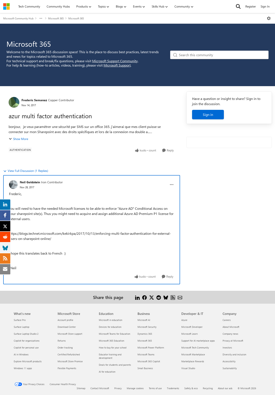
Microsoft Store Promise (70, 361)
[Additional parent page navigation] (40, 18)
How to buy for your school (113, 347)
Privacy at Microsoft (233, 340)
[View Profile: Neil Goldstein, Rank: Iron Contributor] (13, 184)
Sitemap (81, 388)
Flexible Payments (67, 368)
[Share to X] (151, 297)
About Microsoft (231, 326)
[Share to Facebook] (144, 297)
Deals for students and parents (115, 364)
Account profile (65, 320)
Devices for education (110, 326)
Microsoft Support (117, 65)
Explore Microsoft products (28, 361)
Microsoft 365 (56, 18)
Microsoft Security (147, 326)
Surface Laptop (21, 326)
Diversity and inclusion (234, 354)
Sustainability (230, 368)
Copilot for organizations (27, 340)
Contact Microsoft (99, 388)
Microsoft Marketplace (193, 354)
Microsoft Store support (70, 333)
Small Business (145, 368)
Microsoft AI (144, 320)
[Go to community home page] (6, 6)
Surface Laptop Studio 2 (26, 333)
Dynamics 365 (145, 333)
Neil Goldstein (30, 182)
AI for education (107, 371)
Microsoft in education (110, 320)
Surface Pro (20, 320)
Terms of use (155, 388)
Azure (184, 320)
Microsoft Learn (189, 333)
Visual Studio (188, 368)
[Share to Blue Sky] (165, 297)
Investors (227, 347)
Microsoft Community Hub (18, 18)
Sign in (208, 114)
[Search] (238, 6)
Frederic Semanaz (34, 100)
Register (250, 6)
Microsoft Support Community (115, 61)
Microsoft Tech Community (195, 347)
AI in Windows (21, 354)
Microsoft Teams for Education (114, 333)
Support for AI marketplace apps (198, 340)
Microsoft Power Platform (151, 347)
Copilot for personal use (26, 347)
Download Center (67, 326)
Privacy (118, 388)
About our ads (225, 388)
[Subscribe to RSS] (173, 297)
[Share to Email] (180, 297)
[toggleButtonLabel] (269, 18)
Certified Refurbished (69, 354)
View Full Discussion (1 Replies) (28, 171)
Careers (227, 320)
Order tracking (65, 347)
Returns (62, 340)
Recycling (208, 388)
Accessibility (229, 361)
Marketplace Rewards (192, 361)
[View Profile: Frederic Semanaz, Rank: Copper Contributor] (14, 102)
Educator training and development (110, 356)
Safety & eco (191, 388)
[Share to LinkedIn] (137, 297)
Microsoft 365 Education (111, 340)
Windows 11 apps (23, 368)
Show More (20, 139)
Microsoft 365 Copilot (149, 361)
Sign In (265, 6)
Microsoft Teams (146, 354)
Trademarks (173, 388)
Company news (230, 333)
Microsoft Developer (192, 326)
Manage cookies (135, 388)
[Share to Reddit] (158, 297)
